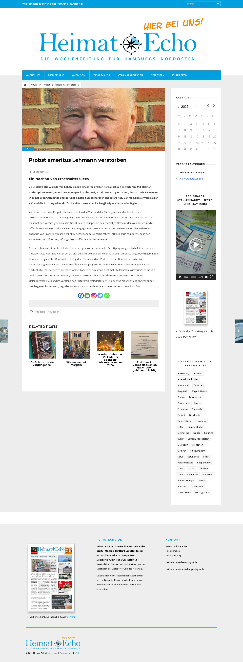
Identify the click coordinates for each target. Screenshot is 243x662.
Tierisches (208, 474)
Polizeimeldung (185, 462)
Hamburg (201, 420)
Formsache (197, 409)
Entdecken (179, 75)
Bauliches (199, 385)
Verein (202, 480)
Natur (180, 456)
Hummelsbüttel (195, 426)
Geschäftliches (185, 420)
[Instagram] (94, 295)
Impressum (52, 653)
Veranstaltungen (130, 75)
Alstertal (198, 373)
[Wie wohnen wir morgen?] (76, 345)
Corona (181, 397)
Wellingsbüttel (202, 492)
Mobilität (182, 450)
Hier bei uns (56, 75)
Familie (197, 403)
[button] (195, 244)
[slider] (193, 277)
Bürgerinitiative (199, 391)
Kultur (180, 438)
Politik (206, 456)
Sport (180, 474)
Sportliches (193, 474)
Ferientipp (183, 409)
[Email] (87, 295)
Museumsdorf (197, 450)
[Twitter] (100, 295)
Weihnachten (184, 492)
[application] (196, 245)
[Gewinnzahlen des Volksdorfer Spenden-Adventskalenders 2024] (110, 341)
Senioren (203, 468)
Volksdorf (53, 312)
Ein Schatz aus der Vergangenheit (42, 364)
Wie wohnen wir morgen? (76, 364)
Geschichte (194, 414)
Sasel (180, 468)
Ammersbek (184, 385)
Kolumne (208, 432)
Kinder (196, 432)
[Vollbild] (211, 277)
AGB (77, 653)
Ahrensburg (183, 373)
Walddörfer (197, 486)
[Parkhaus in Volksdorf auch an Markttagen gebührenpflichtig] (144, 345)
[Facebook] (81, 295)
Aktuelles (33, 75)
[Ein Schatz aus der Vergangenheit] (42, 345)
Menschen (41, 312)
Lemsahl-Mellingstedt (198, 438)
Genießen (157, 75)
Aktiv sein (78, 75)
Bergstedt (182, 391)
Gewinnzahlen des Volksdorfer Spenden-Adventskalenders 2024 (110, 360)
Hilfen (180, 426)
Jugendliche (183, 432)
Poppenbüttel (204, 462)
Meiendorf (183, 444)
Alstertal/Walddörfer (188, 379)
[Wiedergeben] (180, 277)
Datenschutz (66, 653)
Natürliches (193, 456)
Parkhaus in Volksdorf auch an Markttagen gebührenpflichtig (145, 366)
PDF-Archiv (189, 336)
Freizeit (181, 414)
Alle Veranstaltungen (191, 178)
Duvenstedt (195, 397)
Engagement (184, 403)
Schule (190, 468)
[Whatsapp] (107, 295)
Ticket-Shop (101, 75)
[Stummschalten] (206, 277)
